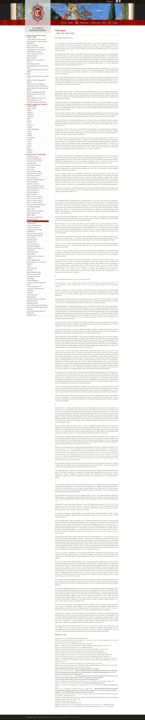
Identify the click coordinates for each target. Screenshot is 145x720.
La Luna (29, 146)
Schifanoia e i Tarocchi (33, 184)
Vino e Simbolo (31, 167)
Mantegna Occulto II (32, 303)
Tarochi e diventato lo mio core (35, 54)
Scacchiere (30, 293)
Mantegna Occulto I (32, 301)
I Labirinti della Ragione (33, 207)
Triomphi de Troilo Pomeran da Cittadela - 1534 (38, 77)
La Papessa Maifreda (32, 192)
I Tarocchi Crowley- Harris (34, 274)
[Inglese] (120, 2)
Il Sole (28, 148)
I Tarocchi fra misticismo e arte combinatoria (35, 249)
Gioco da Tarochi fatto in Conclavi (36, 98)
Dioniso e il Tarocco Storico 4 (35, 202)
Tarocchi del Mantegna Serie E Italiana (37, 305)
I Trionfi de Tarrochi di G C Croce (36, 188)
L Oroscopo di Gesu (32, 295)
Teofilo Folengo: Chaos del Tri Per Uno (37, 86)
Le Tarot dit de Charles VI (34, 286)
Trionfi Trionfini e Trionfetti (34, 51)
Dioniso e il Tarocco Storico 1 (35, 196)
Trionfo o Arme (31, 209)
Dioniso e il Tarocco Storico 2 (35, 198)
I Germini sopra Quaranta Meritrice (36, 92)
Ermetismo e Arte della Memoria (35, 179)
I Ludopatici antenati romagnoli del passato (36, 283)
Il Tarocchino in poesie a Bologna (36, 84)
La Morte (29, 135)
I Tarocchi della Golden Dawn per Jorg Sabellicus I (37, 308)
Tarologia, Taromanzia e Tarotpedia (36, 299)
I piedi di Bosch (31, 254)
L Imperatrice (30, 114)
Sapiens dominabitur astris (34, 272)
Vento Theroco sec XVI (33, 64)
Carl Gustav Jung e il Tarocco (35, 173)
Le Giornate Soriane (32, 56)
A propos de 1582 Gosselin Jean (35, 288)
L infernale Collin (31, 315)
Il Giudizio (30, 150)
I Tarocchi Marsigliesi (32, 280)
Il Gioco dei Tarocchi (32, 177)
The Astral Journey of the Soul (35, 233)
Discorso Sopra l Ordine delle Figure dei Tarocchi (37, 89)
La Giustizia (30, 125)
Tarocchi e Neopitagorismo (34, 159)
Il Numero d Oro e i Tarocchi (34, 161)
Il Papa (28, 119)
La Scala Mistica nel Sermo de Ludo (36, 39)
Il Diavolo (29, 139)
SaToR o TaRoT (31, 215)
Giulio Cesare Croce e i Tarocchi (35, 47)
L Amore (29, 121)
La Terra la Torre (31, 223)
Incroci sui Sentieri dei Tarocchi (35, 186)
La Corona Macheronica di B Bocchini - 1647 (37, 67)
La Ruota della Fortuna (33, 129)
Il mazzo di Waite (31, 238)
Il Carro (29, 123)
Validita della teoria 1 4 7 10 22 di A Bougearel (36, 263)
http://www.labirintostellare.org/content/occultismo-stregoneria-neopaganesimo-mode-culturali (77, 668)
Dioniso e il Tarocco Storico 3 (35, 200)
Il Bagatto (29, 110)
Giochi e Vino (30, 169)
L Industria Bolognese (33, 157)
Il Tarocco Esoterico (32, 182)
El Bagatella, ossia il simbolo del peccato (35, 61)
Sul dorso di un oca (32, 268)
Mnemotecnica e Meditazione (35, 217)
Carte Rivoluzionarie (32, 252)
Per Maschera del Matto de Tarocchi (36, 102)
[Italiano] (117, 2)
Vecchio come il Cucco (33, 244)
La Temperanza (31, 137)
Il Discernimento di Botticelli (35, 235)
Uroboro (29, 266)
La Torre (29, 142)
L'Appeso (29, 133)
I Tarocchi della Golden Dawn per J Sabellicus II (36, 312)
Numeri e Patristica (32, 194)
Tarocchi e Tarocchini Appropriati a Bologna (36, 81)
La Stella (29, 144)
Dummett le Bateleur (32, 219)
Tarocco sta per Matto (32, 45)
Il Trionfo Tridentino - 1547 (34, 100)
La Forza (29, 131)
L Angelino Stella (31, 163)
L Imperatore (30, 117)
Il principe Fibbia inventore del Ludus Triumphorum (37, 42)
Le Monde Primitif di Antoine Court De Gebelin (37, 70)
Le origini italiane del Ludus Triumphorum (34, 230)
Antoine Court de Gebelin (34, 171)
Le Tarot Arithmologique (33, 260)
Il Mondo (29, 152)
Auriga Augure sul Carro (33, 213)
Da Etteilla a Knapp (32, 240)
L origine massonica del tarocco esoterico (35, 257)
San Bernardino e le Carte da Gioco (36, 49)
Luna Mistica (30, 290)
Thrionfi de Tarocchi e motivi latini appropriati (36, 95)
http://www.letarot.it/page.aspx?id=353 (96, 683)
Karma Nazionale (31, 297)
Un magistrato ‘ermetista (33, 276)
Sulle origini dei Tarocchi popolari (36, 204)
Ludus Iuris (30, 270)
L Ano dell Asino (31, 242)
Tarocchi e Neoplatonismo (34, 225)
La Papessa (30, 112)
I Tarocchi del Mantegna (33, 246)
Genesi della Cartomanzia (34, 165)
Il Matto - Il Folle (31, 108)
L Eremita (29, 127)
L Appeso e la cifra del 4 (33, 227)
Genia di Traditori (31, 58)
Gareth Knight (30, 278)
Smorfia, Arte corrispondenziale (35, 211)
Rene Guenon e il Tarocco (34, 175)
